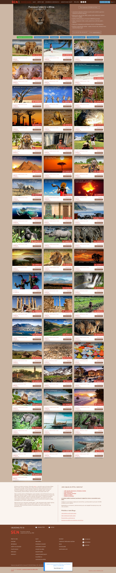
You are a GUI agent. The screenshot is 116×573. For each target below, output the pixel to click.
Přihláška (76, 2)
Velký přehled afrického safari (68, 515)
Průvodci (13, 551)
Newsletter (41, 527)
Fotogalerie (54, 37)
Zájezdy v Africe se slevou (24, 37)
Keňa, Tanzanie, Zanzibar (70, 493)
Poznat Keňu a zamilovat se (68, 518)
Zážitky (79, 37)
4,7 (114, 2)
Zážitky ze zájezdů (16, 546)
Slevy (34, 2)
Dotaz (52, 527)
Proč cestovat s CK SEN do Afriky (88, 7)
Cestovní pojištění (41, 559)
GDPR (12, 570)
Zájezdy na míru (40, 549)
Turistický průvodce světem (67, 541)
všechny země (41, 37)
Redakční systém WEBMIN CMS (96, 570)
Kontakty (13, 554)
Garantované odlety (66, 2)
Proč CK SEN (14, 539)
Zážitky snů (40, 2)
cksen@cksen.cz (96, 32)
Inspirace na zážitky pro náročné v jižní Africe (72, 520)
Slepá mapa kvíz (63, 549)
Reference (65, 37)
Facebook (87, 539)
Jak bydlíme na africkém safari (68, 513)
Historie (13, 541)
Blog (60, 544)
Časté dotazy (14, 549)
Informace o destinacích (52, 2)
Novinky (61, 539)
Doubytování (39, 551)
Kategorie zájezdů (41, 546)
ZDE (62, 568)
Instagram (87, 542)
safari (80, 16)
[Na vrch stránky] (113, 571)
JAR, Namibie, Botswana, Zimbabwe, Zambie (75, 490)
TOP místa (93, 37)
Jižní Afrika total (68, 492)
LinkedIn (86, 545)
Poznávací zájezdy (26, 2)
